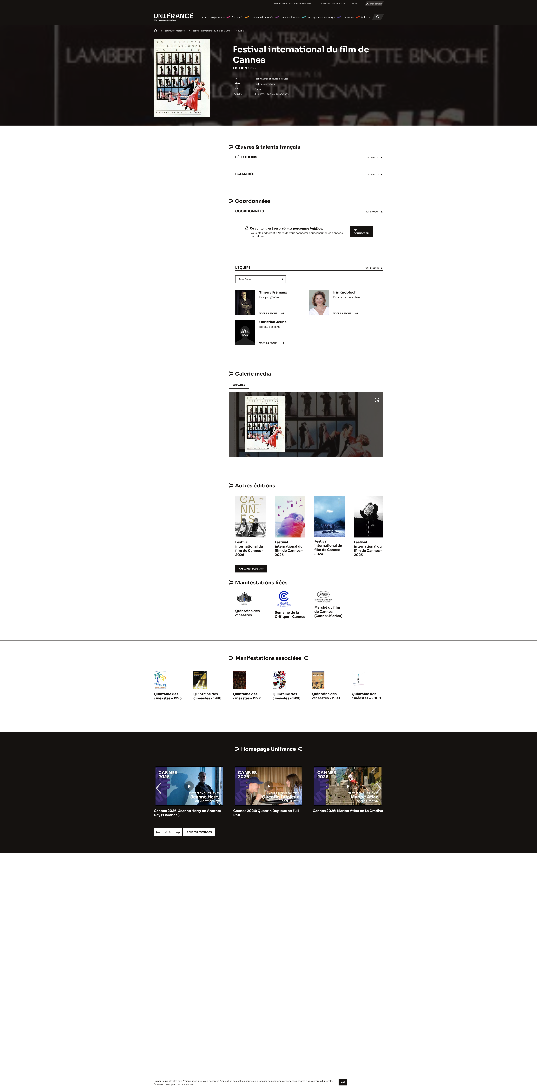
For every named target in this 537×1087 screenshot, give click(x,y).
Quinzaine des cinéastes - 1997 (247, 696)
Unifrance (348, 17)
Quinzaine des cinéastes (247, 613)
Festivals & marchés (262, 17)
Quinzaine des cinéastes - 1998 (286, 696)
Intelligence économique (321, 17)
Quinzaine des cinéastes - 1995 (168, 696)
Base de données (290, 17)
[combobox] (260, 279)
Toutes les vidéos (199, 832)
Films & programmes (213, 17)
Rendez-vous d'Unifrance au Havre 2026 (292, 3)
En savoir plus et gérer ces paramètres (173, 1084)
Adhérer (365, 17)
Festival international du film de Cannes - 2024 (328, 547)
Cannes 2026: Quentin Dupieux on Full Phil (186, 813)
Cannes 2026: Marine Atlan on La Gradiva (268, 811)
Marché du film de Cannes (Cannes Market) (328, 611)
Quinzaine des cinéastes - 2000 (366, 696)
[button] (376, 400)
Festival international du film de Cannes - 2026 (249, 548)
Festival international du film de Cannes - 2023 (368, 548)
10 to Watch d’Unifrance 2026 (331, 3)
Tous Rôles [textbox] (245, 279)
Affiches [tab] (239, 384)
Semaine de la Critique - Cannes (290, 614)
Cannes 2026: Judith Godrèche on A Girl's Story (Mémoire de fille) (344, 813)
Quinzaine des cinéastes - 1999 (326, 696)
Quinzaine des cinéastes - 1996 (207, 696)
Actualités (237, 17)
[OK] (343, 1082)
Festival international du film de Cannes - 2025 (289, 548)
